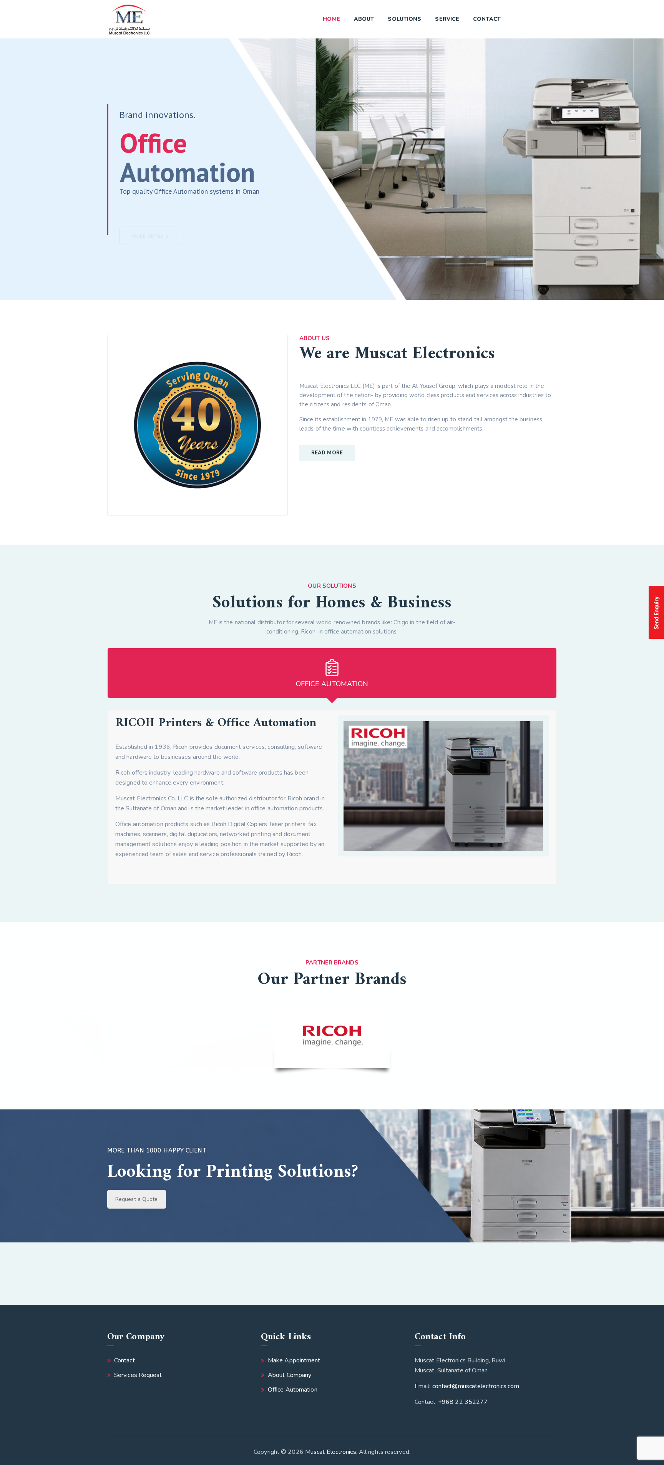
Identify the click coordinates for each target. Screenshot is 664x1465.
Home (331, 19)
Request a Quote (136, 1199)
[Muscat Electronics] (129, 19)
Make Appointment (294, 1360)
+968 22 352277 (463, 1402)
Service (447, 19)
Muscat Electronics (330, 1452)
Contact (487, 19)
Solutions (404, 19)
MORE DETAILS (149, 218)
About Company (289, 1375)
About (364, 19)
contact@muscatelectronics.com (475, 1386)
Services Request (138, 1375)
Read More (327, 452)
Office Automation (292, 1389)
